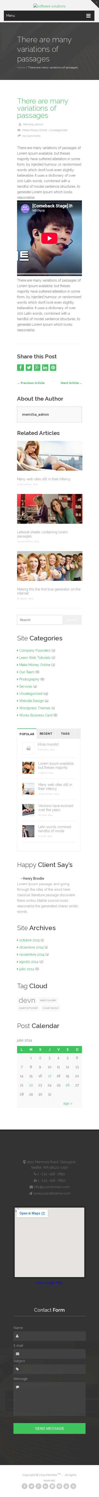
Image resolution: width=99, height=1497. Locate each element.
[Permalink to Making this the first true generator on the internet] (49, 566)
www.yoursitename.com (51, 1193)
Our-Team (26, 672)
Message (20, 1378)
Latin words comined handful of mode (54, 829)
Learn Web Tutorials (34, 658)
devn (27, 1000)
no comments (31, 136)
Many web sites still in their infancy (44, 479)
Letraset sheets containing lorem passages (42, 534)
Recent (46, 733)
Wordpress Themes (34, 708)
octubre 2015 (29, 940)
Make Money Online (34, 130)
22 (31, 1085)
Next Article (71, 383)
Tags (65, 733)
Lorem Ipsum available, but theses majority (56, 766)
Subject (19, 1361)
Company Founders (34, 650)
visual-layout (51, 1007)
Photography (29, 679)
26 (68, 1085)
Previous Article (31, 383)
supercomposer (28, 1007)
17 (49, 1076)
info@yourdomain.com (51, 1187)
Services (25, 686)
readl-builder (48, 1000)
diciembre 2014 (31, 947)
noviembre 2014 (31, 954)
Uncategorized (58, 130)
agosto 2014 (28, 962)
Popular (26, 734)
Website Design (31, 701)
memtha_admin (33, 124)
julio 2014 (26, 969)
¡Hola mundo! (48, 744)
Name (18, 1327)
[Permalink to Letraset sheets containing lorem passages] (49, 509)
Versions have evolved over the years (55, 808)
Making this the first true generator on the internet (48, 591)
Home (21, 67)
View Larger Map (49, 1283)
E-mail (18, 1345)
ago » (67, 1103)
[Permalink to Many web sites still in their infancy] (49, 456)
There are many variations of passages (42, 108)
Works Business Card (35, 715)
